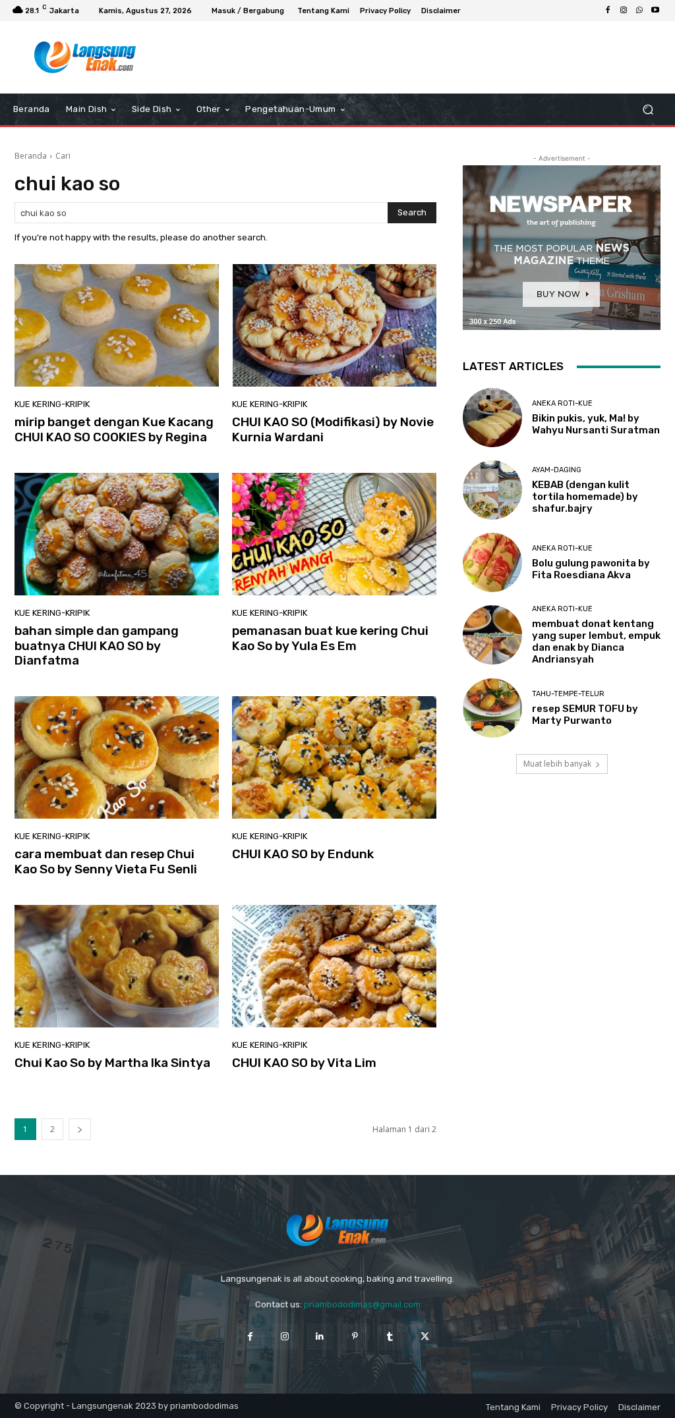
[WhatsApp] (639, 10)
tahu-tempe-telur (568, 693)
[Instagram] (623, 10)
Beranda (31, 155)
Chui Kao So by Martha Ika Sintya (112, 1062)
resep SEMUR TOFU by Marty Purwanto (585, 714)
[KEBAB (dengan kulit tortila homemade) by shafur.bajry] (492, 490)
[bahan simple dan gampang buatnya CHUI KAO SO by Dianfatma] (117, 534)
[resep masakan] (85, 57)
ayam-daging (556, 470)
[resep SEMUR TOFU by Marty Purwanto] (492, 708)
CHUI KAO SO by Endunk (303, 853)
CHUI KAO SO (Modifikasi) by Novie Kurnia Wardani (333, 429)
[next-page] (80, 1129)
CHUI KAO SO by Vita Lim (304, 1062)
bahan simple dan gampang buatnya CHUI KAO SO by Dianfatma (97, 645)
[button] (647, 109)
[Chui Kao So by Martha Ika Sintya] (117, 966)
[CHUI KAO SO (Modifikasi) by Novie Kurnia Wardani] (334, 325)
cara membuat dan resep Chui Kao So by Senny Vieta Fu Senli (106, 861)
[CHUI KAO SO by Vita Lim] (334, 966)
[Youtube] (655, 10)
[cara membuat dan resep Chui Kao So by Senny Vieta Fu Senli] (117, 757)
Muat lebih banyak (557, 763)
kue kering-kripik (52, 404)
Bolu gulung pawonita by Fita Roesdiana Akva (591, 569)
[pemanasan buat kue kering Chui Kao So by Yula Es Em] (334, 534)
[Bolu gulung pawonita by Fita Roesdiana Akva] (492, 562)
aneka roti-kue (562, 403)
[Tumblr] (390, 1337)
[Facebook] (608, 10)
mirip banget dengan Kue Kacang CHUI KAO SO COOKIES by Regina (114, 429)
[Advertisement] (330, 57)
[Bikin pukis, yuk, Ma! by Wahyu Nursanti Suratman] (492, 417)
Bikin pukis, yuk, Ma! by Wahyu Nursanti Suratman (596, 424)
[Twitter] (425, 1337)
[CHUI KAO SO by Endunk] (334, 757)
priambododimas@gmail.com (362, 1304)
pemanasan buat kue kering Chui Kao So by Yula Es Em (330, 638)
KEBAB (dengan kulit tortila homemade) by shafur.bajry (585, 496)
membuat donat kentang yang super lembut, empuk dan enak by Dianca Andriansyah (596, 641)
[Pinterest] (355, 1337)
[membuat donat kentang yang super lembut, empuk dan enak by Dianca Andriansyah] (492, 635)
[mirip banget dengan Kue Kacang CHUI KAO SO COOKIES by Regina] (117, 325)
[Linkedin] (320, 1337)
